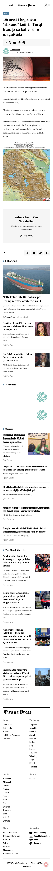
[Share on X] (10, 42)
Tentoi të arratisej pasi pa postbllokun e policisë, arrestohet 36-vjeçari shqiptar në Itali (16, 597)
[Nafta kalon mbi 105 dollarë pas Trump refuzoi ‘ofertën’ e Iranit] (26, 279)
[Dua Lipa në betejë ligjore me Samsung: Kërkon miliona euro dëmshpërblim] (42, 329)
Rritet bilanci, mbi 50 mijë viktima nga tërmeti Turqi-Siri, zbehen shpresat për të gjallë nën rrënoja (17, 674)
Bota (6, 13)
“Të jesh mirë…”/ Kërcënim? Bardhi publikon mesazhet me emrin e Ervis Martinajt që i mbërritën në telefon (25, 468)
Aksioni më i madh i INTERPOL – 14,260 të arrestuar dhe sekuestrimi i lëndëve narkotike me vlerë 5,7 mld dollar (17, 636)
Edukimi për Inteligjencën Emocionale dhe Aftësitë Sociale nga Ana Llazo (14, 438)
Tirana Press (15, 49)
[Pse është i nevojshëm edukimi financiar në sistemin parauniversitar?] (42, 360)
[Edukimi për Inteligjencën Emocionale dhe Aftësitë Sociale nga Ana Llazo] (39, 444)
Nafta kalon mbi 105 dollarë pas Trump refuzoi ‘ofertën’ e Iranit (22, 299)
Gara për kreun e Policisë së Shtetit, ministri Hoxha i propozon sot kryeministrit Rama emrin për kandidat (24, 530)
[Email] (15, 42)
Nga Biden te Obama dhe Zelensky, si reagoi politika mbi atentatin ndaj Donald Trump (16, 560)
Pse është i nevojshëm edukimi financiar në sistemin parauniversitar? (17, 357)
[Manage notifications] (46, 864)
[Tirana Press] (26, 5)
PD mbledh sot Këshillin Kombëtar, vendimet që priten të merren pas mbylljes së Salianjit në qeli (25, 488)
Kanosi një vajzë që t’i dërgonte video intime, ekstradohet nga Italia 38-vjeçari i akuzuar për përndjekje (26, 509)
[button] (5, 5)
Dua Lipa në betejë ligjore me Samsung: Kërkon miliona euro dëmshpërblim (18, 326)
